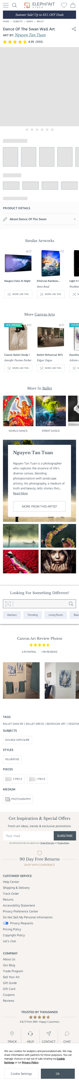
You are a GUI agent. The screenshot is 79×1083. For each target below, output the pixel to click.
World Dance (18, 430)
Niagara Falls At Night (17, 280)
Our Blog (9, 965)
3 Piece (17, 778)
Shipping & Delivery (16, 887)
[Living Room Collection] (55, 615)
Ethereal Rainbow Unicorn (47, 281)
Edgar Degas (44, 360)
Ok (58, 1073)
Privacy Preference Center (20, 911)
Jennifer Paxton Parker (18, 360)
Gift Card (9, 989)
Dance (29, 21)
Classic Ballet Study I (17, 354)
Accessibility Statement (19, 905)
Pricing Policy (12, 929)
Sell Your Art (11, 977)
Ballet (40, 21)
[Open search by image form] (8, 604)
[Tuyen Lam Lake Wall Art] (21, 536)
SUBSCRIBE (65, 835)
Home (6, 21)
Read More (20, 493)
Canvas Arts (45, 314)
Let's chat (9, 941)
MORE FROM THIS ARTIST (39, 506)
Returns (8, 899)
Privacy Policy (30, 1062)
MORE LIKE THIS (20, 294)
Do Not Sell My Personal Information (27, 917)
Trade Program (13, 971)
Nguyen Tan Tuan (30, 35)
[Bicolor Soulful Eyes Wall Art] (58, 561)
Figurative (12, 759)
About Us (9, 959)
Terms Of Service (47, 843)
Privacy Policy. (63, 843)
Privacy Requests (21, 923)
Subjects (18, 21)
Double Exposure (17, 739)
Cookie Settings (21, 1073)
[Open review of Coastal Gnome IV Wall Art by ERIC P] (21, 680)
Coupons (9, 994)
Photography (21, 799)
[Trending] (32, 615)
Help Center (11, 882)
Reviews (8, 1000)
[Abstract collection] (12, 615)
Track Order (11, 893)
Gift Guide (10, 983)
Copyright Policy (14, 935)
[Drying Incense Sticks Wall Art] (21, 561)
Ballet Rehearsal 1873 (50, 354)
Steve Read (43, 286)
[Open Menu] (6, 5)
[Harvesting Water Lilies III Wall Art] (58, 536)
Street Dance (51, 430)
